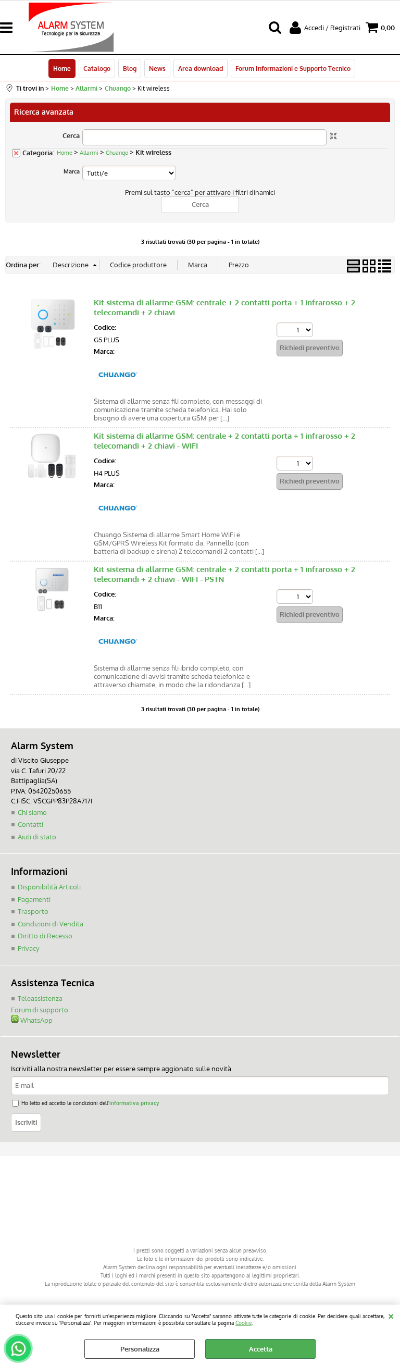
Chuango (117, 152)
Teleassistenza (40, 998)
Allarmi (89, 152)
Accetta (260, 1349)
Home (62, 68)
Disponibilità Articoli (49, 887)
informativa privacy (134, 1102)
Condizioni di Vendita (50, 924)
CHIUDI (391, 1315)
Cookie (243, 1322)
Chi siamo (32, 812)
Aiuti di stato (37, 837)
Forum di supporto (39, 1010)
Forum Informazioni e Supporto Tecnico (293, 68)
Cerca (71, 135)
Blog (129, 68)
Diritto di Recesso (45, 936)
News (157, 68)
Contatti (30, 824)
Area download (200, 68)
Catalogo (96, 68)
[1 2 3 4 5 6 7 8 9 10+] (296, 331)
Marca (72, 171)
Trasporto (33, 911)
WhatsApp (36, 1020)
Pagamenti (34, 899)
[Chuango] (117, 387)
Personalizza (139, 1349)
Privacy (28, 948)
